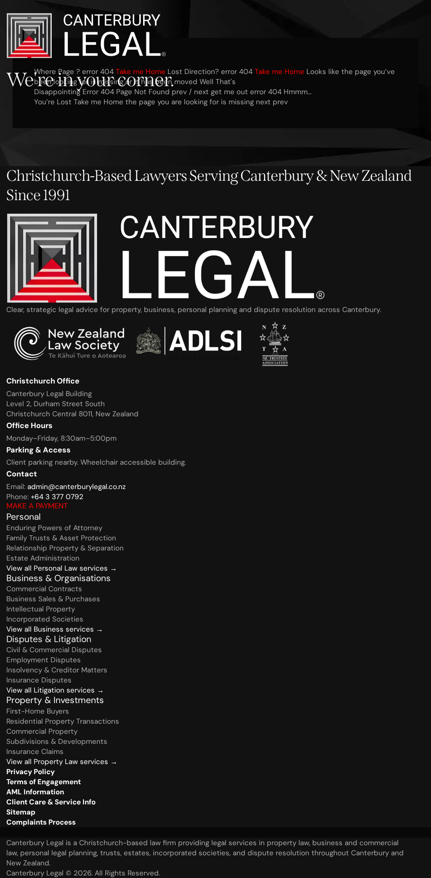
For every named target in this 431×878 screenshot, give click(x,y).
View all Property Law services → (61, 761)
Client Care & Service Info (51, 802)
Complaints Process (41, 822)
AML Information (35, 791)
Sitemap (20, 812)
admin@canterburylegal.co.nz (76, 486)
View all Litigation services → (55, 690)
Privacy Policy (30, 771)
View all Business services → (54, 629)
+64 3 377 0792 (57, 496)
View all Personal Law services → (61, 568)
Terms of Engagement (43, 781)
